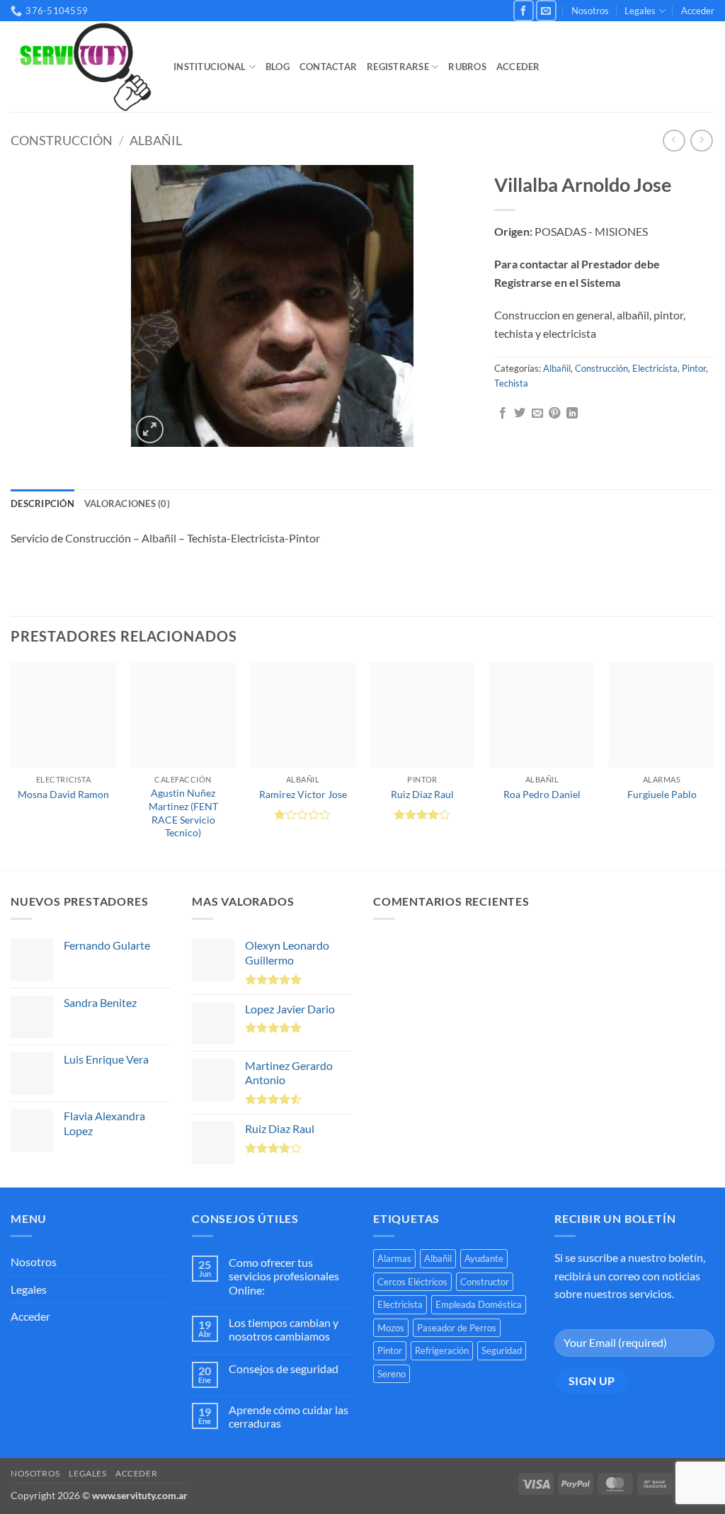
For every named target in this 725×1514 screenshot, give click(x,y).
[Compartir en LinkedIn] (572, 413)
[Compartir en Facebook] (502, 413)
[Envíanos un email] (546, 10)
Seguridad (501, 1350)
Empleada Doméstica (478, 1304)
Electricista (655, 368)
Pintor (694, 368)
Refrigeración (442, 1350)
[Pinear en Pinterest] (554, 413)
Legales (640, 10)
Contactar (328, 66)
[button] (150, 429)
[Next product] (674, 141)
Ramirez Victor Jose (303, 794)
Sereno (391, 1373)
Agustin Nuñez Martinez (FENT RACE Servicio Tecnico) (183, 812)
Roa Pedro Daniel (542, 794)
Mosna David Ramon (63, 794)
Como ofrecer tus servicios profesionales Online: (284, 1276)
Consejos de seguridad (283, 1368)
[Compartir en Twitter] (519, 413)
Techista (511, 383)
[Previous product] (701, 141)
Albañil (156, 140)
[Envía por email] (537, 413)
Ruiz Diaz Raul (422, 794)
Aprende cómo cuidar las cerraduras (288, 1416)
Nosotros (590, 10)
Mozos (390, 1327)
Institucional (209, 66)
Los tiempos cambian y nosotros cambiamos (283, 1329)
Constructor (484, 1281)
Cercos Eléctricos (412, 1281)
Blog (278, 66)
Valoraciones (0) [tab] (127, 503)
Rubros (467, 66)
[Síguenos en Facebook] (523, 10)
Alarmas (394, 1258)
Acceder (697, 10)
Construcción (62, 140)
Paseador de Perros (456, 1327)
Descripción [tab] (42, 503)
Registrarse (398, 66)
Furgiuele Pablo (662, 794)
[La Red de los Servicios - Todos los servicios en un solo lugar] (81, 67)
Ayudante (483, 1258)
